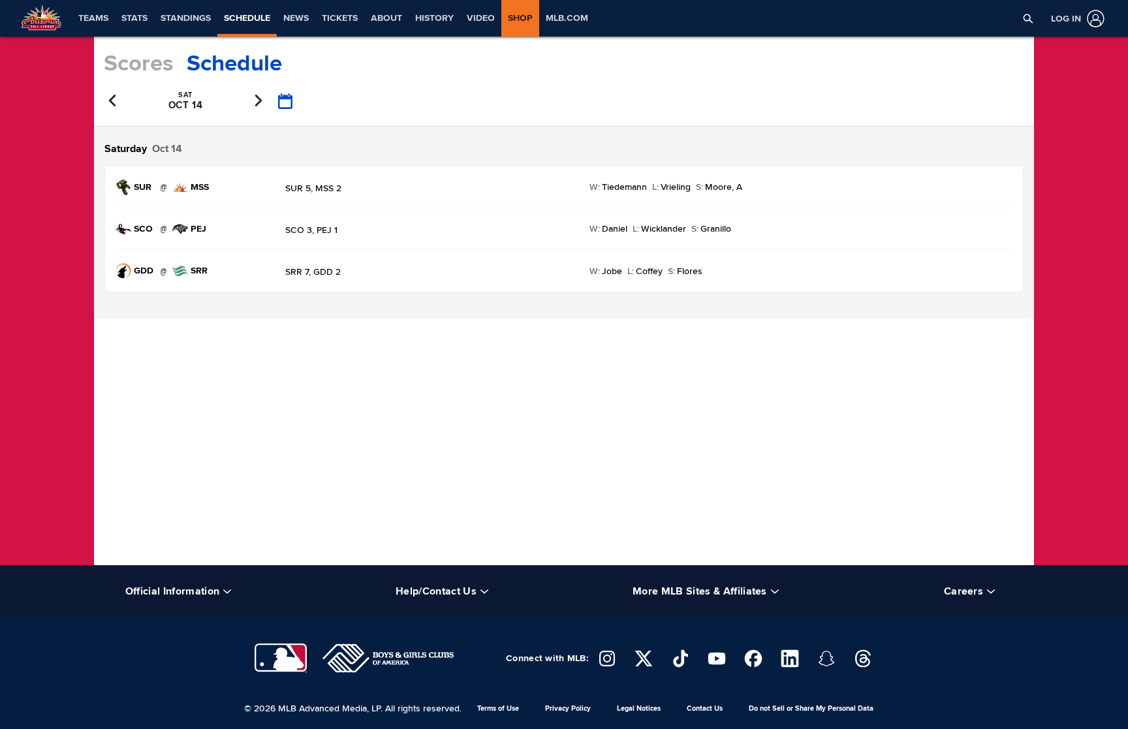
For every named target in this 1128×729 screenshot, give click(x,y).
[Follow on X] (643, 658)
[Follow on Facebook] (753, 658)
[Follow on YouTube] (716, 658)
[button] (1028, 18)
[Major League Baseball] (281, 658)
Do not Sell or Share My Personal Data (811, 708)
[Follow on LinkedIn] (789, 658)
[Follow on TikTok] (680, 658)
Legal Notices (639, 708)
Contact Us (705, 708)
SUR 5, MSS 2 (313, 188)
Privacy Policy (568, 708)
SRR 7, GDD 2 (313, 271)
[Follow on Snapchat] (826, 658)
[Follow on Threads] (863, 658)
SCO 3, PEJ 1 (311, 230)
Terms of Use (498, 708)
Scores (139, 63)
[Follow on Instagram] (607, 658)
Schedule (234, 63)
